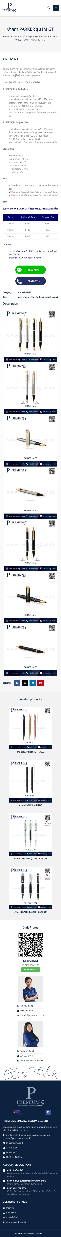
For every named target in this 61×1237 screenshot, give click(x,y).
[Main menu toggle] (56, 8)
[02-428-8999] (19, 281)
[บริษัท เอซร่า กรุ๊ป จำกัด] (4, 1188)
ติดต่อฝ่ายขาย (33, 270)
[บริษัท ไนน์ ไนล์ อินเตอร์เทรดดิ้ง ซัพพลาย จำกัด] (4, 1181)
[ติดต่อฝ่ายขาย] (19, 270)
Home (6, 36)
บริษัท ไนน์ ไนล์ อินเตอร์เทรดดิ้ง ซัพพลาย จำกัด (26, 1180)
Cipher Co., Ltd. (41, 1233)
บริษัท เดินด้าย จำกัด (15, 1170)
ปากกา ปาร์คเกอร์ (50, 297)
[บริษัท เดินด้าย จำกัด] (4, 1170)
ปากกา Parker (36, 297)
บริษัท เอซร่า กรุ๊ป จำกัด (17, 1188)
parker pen (23, 297)
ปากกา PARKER (25, 292)
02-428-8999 (34, 281)
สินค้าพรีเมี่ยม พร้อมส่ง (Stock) (24, 36)
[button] (49, 8)
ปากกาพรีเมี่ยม (44, 36)
